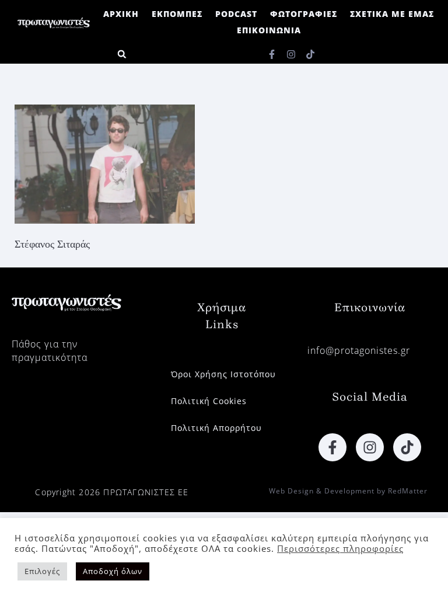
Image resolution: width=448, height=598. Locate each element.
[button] (121, 54)
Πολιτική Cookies (209, 400)
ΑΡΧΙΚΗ (121, 13)
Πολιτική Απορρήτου (216, 427)
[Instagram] (291, 54)
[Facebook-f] (271, 54)
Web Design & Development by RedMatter (348, 491)
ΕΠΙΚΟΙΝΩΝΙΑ (269, 30)
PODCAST (236, 13)
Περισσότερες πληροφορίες (340, 548)
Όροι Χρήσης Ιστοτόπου (223, 374)
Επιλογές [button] (42, 571)
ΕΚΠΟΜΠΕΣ (177, 13)
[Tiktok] (310, 54)
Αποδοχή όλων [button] (112, 571)
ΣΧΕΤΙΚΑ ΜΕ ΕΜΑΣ (392, 13)
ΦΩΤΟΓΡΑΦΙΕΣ (303, 13)
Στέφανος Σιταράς (52, 244)
